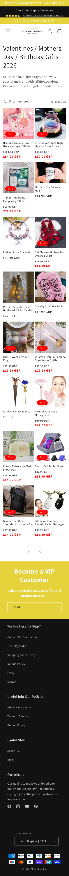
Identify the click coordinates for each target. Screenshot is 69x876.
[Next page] (50, 551)
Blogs (10, 760)
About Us (13, 751)
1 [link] (18, 552)
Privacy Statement (19, 707)
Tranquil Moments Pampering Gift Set (14, 199)
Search (11, 682)
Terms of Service (18, 716)
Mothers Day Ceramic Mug (48, 189)
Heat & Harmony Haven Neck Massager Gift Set (17, 144)
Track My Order (17, 646)
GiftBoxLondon (39, 869)
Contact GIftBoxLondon (22, 637)
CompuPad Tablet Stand (50, 466)
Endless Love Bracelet (16, 252)
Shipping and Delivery (21, 655)
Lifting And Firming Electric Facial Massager (49, 522)
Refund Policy (16, 664)
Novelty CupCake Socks (49, 306)
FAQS (10, 673)
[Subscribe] (57, 607)
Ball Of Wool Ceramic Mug (16, 358)
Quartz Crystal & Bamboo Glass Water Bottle (50, 358)
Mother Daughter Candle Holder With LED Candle (18, 308)
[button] (8, 31)
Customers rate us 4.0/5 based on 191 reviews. (43, 16)
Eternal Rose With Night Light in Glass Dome (49, 144)
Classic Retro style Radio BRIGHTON (18, 467)
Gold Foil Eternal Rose (17, 411)
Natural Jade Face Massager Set (46, 413)
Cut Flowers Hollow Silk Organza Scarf (49, 254)
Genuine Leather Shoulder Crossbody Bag (18, 522)
